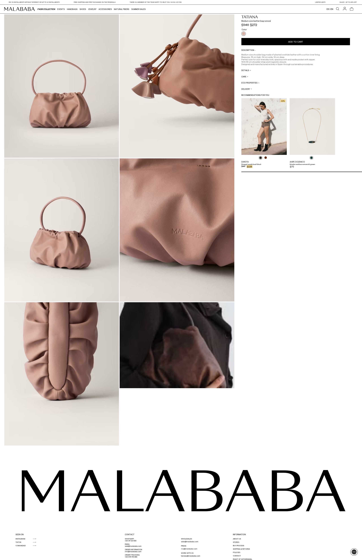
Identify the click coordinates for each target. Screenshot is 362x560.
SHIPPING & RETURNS (241, 549)
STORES (236, 542)
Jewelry (92, 9)
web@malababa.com (133, 546)
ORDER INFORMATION (133, 549)
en (332, 9)
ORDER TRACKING (132, 555)
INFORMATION (239, 534)
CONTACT (129, 534)
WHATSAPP (129, 539)
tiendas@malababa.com (190, 556)
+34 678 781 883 (131, 557)
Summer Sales (138, 9)
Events (61, 9)
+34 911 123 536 (130, 541)
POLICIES (236, 552)
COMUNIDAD (21, 545)
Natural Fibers (121, 9)
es (328, 9)
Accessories (105, 9)
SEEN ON (20, 534)
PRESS (183, 546)
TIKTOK (18, 542)
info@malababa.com (133, 551)
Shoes (83, 9)
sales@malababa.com (189, 541)
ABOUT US (237, 539)
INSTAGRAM (20, 539)
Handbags (72, 9)
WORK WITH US (187, 553)
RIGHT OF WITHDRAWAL (242, 559)
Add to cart (295, 41)
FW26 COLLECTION (46, 9)
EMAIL (127, 544)
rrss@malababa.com (189, 549)
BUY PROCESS (238, 545)
